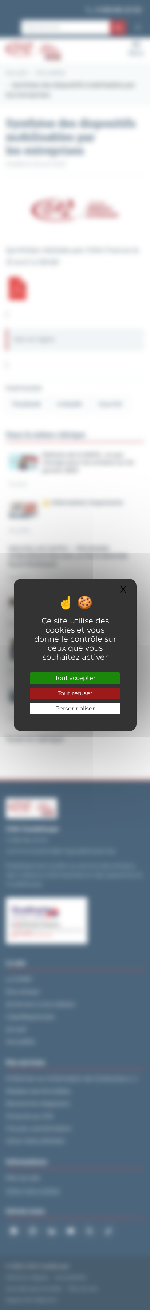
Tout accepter (75, 678)
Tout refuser (75, 693)
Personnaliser (75, 708)
